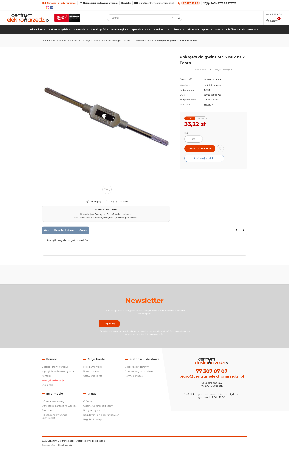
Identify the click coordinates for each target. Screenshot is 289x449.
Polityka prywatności (94, 410)
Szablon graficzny (57, 445)
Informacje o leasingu (53, 401)
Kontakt (126, 3)
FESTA (207, 104)
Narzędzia (75, 40)
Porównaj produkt (204, 158)
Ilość (186, 133)
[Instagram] (47, 7)
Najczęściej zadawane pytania (58, 371)
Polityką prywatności (153, 334)
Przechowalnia (91, 371)
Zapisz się (109, 323)
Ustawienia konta (92, 376)
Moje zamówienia (93, 367)
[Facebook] (51, 7)
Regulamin (131, 331)
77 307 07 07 (190, 3)
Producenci (48, 410)
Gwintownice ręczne (144, 40)
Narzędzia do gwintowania (117, 40)
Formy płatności (134, 376)
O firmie (87, 401)
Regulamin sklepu (93, 419)
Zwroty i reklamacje (53, 380)
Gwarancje (47, 385)
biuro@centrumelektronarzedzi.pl (156, 3)
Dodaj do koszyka (199, 148)
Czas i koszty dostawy (137, 367)
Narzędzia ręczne (91, 40)
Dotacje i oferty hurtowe (55, 367)
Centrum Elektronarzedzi (54, 40)
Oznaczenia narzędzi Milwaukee (59, 406)
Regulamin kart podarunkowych (101, 415)
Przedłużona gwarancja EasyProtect (54, 416)
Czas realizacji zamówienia (139, 371)
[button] (178, 17)
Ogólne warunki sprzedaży (98, 406)
